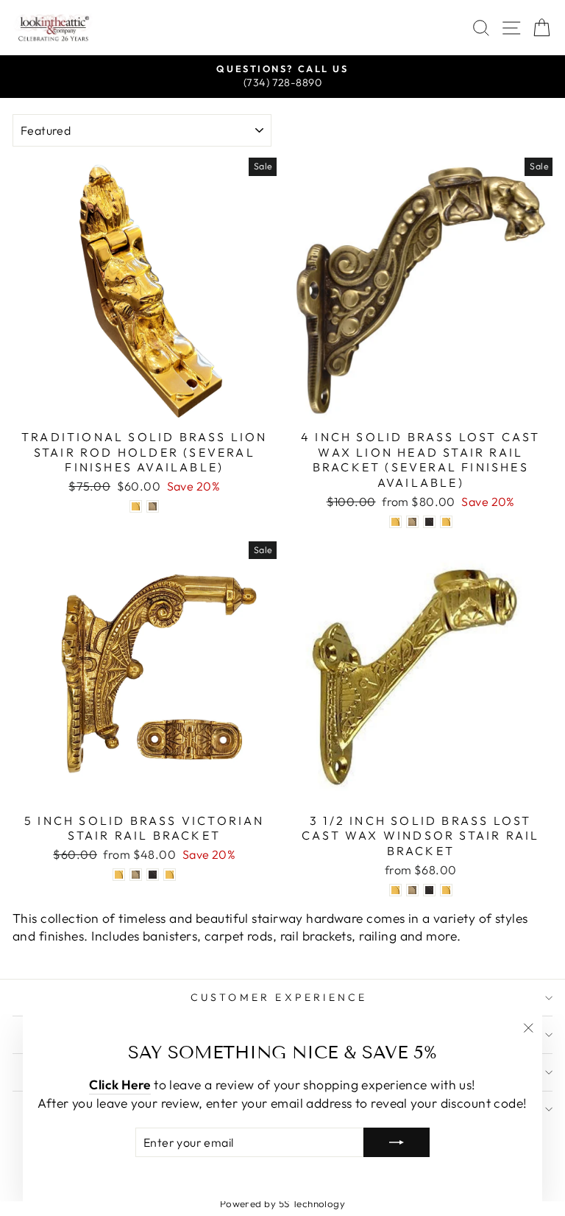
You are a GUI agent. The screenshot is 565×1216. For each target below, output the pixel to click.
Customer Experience (279, 997)
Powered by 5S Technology (283, 1203)
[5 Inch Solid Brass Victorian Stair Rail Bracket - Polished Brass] (118, 874)
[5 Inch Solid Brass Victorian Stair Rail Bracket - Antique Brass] (135, 874)
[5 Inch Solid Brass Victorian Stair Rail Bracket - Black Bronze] (152, 874)
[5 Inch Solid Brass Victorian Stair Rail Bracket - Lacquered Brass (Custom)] (169, 874)
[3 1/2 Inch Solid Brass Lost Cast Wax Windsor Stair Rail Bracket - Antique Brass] (412, 890)
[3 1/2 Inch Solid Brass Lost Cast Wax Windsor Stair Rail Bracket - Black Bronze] (429, 890)
